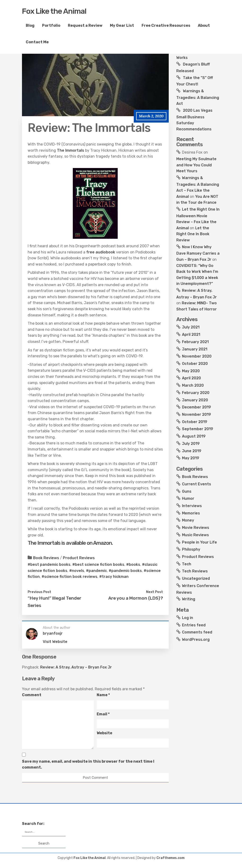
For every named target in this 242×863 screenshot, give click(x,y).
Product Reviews (79, 558)
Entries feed (194, 625)
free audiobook (100, 252)
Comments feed (197, 632)
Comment (31, 695)
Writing (188, 599)
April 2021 (191, 334)
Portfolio (51, 25)
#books (133, 564)
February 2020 (195, 392)
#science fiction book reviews (69, 576)
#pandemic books (125, 570)
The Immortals (70, 150)
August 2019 (194, 436)
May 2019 (190, 458)
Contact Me (37, 42)
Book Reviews (46, 558)
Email (103, 714)
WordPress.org (196, 639)
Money (188, 520)
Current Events (196, 484)
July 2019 (191, 443)
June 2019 (191, 451)
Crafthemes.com (170, 858)
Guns (186, 491)
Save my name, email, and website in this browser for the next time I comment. (88, 764)
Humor (188, 498)
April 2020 (191, 378)
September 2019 (197, 429)
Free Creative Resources (166, 25)
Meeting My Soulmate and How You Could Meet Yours (196, 165)
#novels (76, 570)
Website (104, 733)
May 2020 (191, 371)
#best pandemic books (49, 564)
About (204, 25)
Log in (187, 617)
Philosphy (191, 549)
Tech (186, 564)
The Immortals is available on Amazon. (71, 543)
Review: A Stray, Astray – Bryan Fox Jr (76, 667)
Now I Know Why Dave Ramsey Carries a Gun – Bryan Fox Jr (198, 253)
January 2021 (194, 349)
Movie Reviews (195, 527)
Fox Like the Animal (54, 11)
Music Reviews (195, 535)
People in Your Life (199, 542)
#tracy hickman (114, 576)
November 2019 (196, 414)
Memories (191, 513)
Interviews (192, 506)
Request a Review (85, 25)
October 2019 (194, 422)
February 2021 (195, 342)
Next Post (154, 592)
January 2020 (195, 400)
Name (103, 695)
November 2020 (197, 356)
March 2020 (193, 385)
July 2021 (190, 327)
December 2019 (196, 407)
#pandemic (96, 570)
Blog (30, 25)
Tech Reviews (195, 571)
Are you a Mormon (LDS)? (135, 598)
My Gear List (122, 25)
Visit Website (55, 641)
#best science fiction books (98, 564)
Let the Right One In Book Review (192, 234)
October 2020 (195, 363)
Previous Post (39, 592)
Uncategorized (196, 578)
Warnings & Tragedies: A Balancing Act (197, 97)
